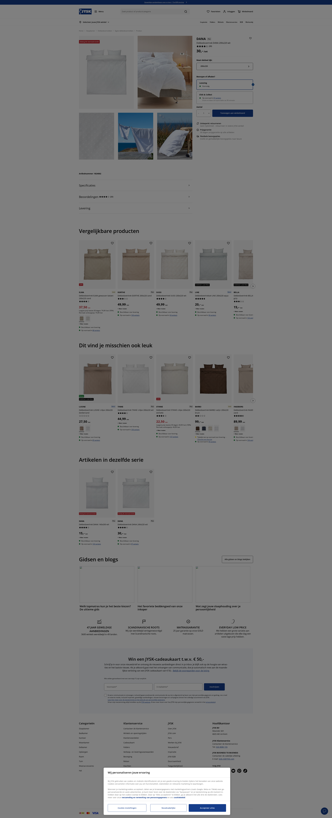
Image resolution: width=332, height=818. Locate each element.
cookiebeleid (179, 797)
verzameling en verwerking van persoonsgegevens (144, 797)
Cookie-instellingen (127, 808)
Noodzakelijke (168, 808)
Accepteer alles (207, 808)
